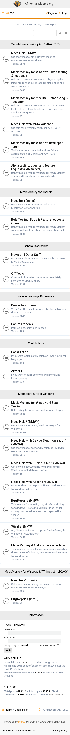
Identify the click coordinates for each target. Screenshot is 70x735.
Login (7, 625)
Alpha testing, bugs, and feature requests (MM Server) (33, 167)
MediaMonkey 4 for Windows (36, 394)
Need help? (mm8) (24, 580)
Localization (19, 352)
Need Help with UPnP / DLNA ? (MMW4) (38, 463)
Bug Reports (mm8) (24, 599)
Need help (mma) (23, 201)
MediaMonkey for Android (36, 192)
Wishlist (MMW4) (23, 526)
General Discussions (36, 246)
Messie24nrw (56, 694)
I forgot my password (16, 645)
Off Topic (17, 273)
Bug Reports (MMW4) (25, 500)
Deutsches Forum (23, 305)
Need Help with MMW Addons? (32, 124)
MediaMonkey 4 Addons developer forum (39, 545)
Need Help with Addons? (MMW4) (34, 482)
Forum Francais (22, 324)
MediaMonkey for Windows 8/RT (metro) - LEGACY (36, 571)
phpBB (22, 721)
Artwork (16, 371)
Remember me (48, 645)
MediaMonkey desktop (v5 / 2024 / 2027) (36, 44)
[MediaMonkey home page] (17, 4)
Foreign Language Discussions (36, 296)
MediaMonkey (38, 4)
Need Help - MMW (23, 53)
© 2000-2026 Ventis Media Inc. (19, 730)
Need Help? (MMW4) (25, 422)
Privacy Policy (60, 730)
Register (19, 625)
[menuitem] (10, 13)
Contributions (36, 343)
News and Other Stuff (26, 255)
